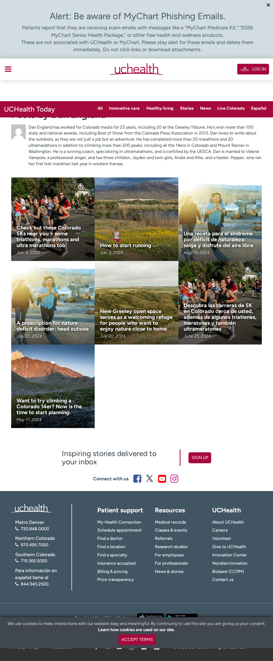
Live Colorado (231, 108)
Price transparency (115, 579)
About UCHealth (228, 522)
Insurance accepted (116, 563)
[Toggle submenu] (8, 69)
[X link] (150, 478)
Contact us (222, 579)
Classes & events (171, 530)
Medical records (170, 522)
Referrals (163, 538)
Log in (259, 69)
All (100, 108)
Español (258, 108)
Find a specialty (112, 554)
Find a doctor (110, 538)
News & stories (169, 571)
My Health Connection (119, 522)
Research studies (171, 546)
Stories (187, 108)
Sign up (200, 457)
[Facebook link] (137, 478)
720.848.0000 (35, 528)
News (205, 108)
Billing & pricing (112, 571)
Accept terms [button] (137, 639)
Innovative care (124, 108)
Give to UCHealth (229, 546)
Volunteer (221, 538)
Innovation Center (229, 554)
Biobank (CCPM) (228, 571)
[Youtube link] (162, 478)
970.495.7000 (34, 544)
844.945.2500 (35, 584)
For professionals (171, 563)
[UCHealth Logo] (31, 507)
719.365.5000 (34, 560)
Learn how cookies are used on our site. (136, 629)
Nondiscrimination (229, 563)
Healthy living (160, 108)
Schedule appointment (119, 530)
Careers (219, 530)
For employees (169, 554)
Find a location (111, 546)
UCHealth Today (29, 109)
